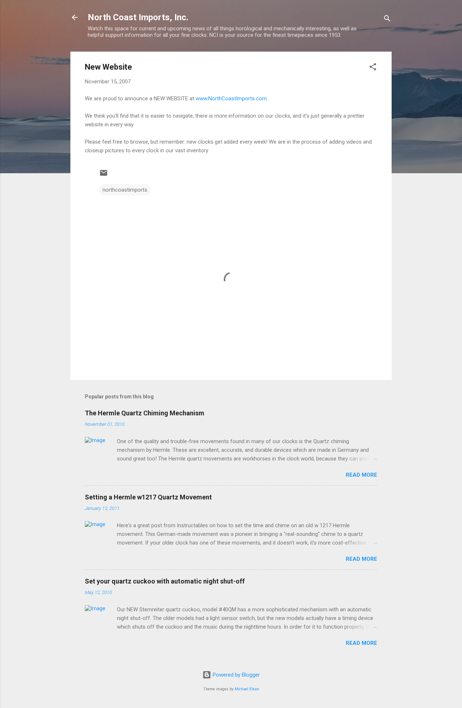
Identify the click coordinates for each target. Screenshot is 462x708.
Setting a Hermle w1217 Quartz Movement (148, 497)
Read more (361, 475)
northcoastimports (125, 190)
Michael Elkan (247, 689)
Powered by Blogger (235, 675)
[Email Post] (103, 175)
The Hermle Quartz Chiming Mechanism (144, 413)
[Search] (387, 20)
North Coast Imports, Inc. (138, 17)
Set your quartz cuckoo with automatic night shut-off (165, 581)
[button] (373, 68)
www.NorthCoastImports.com (231, 98)
